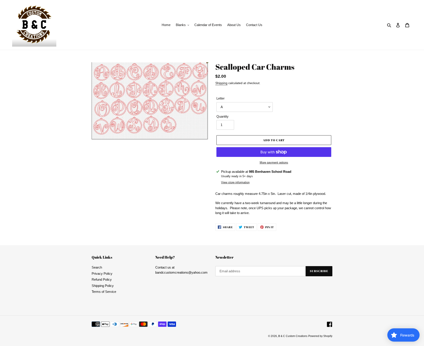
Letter (220, 98)
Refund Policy (102, 279)
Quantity (222, 116)
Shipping (221, 83)
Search (97, 267)
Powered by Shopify (320, 336)
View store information (235, 182)
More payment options (274, 162)
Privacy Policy (102, 273)
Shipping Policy (103, 286)
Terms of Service (104, 291)
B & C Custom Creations (292, 336)
